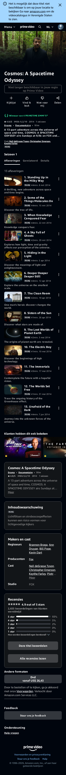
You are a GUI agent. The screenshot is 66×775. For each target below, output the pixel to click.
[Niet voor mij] (42, 98)
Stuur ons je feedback (28, 758)
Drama (8, 125)
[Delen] (58, 98)
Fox (31, 559)
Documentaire (23, 125)
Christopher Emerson (40, 141)
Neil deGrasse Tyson (19, 141)
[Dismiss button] (60, 5)
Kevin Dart (35, 552)
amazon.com (38, 11)
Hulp (44, 758)
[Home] (27, 26)
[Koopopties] (59, 179)
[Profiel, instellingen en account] (61, 27)
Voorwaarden (25, 691)
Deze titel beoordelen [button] (33, 645)
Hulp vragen (11, 732)
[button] (29, 635)
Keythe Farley (10, 143)
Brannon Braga (38, 544)
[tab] (12, 160)
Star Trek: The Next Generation (22, 447)
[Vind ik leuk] (27, 98)
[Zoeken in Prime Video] (40, 27)
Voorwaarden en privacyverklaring (32, 754)
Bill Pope (45, 548)
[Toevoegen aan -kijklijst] (11, 98)
